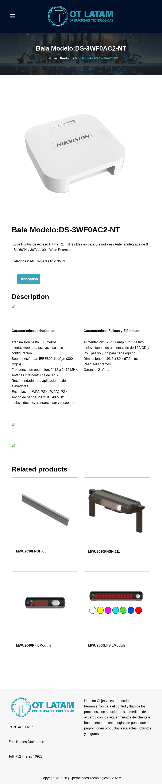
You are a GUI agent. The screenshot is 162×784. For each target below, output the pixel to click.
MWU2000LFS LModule (107, 645)
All (32, 261)
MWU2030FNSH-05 (31, 551)
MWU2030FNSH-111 (104, 551)
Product (66, 58)
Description (28, 279)
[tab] (28, 279)
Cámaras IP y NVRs (50, 261)
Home (53, 58)
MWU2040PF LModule (33, 645)
